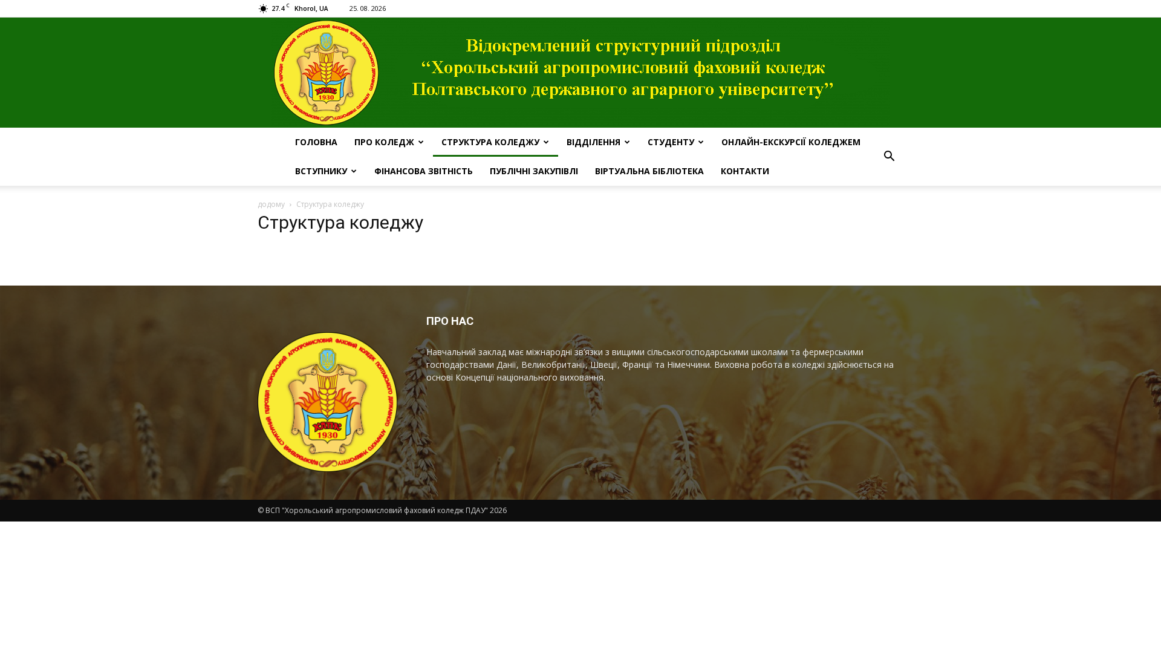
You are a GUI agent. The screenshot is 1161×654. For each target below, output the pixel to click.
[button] (888, 156)
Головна (316, 142)
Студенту (671, 142)
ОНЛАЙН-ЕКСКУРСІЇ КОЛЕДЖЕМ (790, 142)
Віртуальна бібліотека (649, 171)
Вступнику (321, 171)
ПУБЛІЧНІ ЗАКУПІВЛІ (534, 171)
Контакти (745, 171)
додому (271, 204)
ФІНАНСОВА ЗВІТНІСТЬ (423, 171)
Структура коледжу (490, 142)
